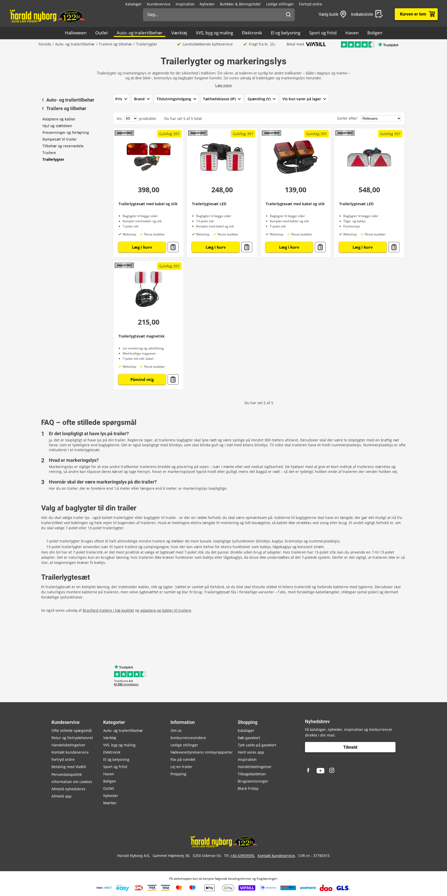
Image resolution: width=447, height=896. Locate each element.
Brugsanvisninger (253, 781)
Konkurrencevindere (188, 737)
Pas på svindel (182, 759)
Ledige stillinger (280, 4)
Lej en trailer (181, 766)
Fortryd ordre (310, 4)
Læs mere (223, 85)
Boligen (374, 33)
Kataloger (133, 4)
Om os (176, 730)
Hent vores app (251, 752)
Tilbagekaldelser (252, 773)
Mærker (110, 802)
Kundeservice (158, 4)
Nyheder (207, 4)
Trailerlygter (53, 159)
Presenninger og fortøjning (65, 132)
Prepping (178, 773)
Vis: (120, 118)
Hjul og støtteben (57, 125)
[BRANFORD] (124, 133)
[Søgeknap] (288, 14)
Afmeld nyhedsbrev (68, 788)
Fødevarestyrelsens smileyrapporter (201, 752)
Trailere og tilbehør (115, 44)
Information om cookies (71, 781)
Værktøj (179, 33)
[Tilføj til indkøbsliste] (173, 247)
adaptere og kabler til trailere (165, 610)
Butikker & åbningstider (240, 4)
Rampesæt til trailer (59, 139)
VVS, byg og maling (214, 33)
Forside (45, 44)
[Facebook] (309, 771)
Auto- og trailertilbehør (139, 33)
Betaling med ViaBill (68, 766)
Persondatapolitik (66, 774)
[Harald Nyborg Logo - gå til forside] (47, 16)
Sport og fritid (323, 33)
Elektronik (252, 33)
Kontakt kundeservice (70, 752)
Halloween (75, 33)
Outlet (101, 33)
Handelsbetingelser (68, 744)
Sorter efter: (348, 118)
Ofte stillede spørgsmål (71, 730)
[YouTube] (320, 771)
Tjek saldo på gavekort (257, 744)
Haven (352, 33)
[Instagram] (332, 771)
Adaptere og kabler (59, 119)
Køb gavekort (249, 737)
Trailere (49, 152)
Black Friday (248, 788)
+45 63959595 (242, 855)
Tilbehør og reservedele (63, 145)
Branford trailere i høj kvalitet (108, 610)
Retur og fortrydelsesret (72, 737)
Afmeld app (61, 796)
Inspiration (185, 4)
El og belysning (285, 33)
